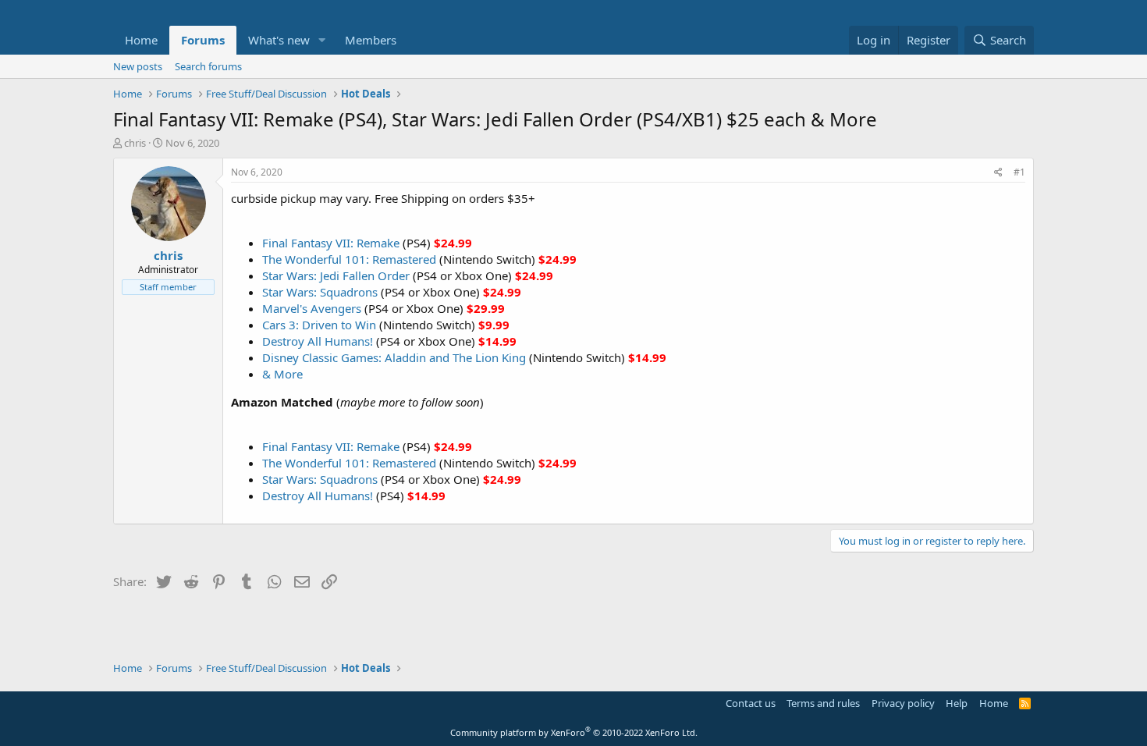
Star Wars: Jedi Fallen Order (336, 275)
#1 (1019, 172)
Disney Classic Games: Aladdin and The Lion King (394, 357)
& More (282, 374)
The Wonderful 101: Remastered (349, 259)
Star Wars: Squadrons (320, 292)
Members (370, 40)
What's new (279, 40)
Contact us (751, 703)
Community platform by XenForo (574, 732)
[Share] (998, 173)
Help (957, 703)
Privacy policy (903, 703)
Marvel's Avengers (311, 308)
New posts (137, 66)
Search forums (208, 66)
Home (141, 40)
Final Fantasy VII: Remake (330, 242)
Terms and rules (823, 703)
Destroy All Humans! (317, 341)
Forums (203, 40)
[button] (322, 40)
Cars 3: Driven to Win (319, 324)
